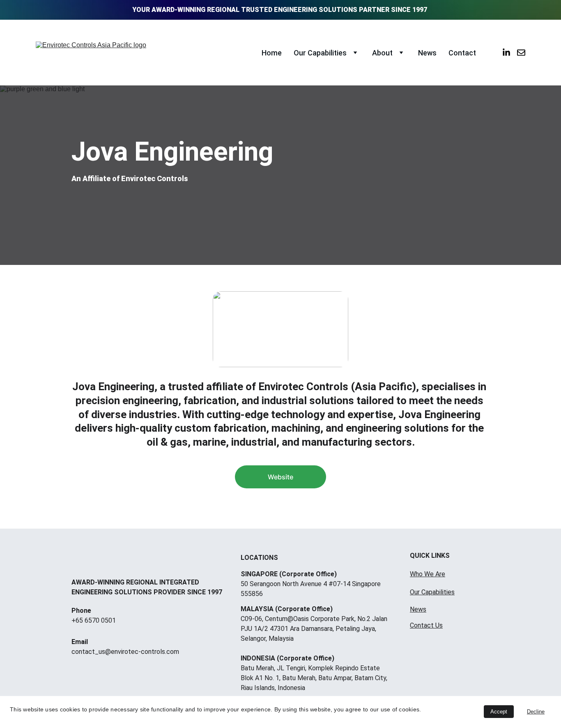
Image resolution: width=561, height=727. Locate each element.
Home (272, 52)
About (382, 52)
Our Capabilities (320, 52)
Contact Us (426, 625)
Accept (498, 712)
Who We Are (427, 574)
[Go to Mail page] (521, 52)
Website (280, 477)
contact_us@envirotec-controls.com (125, 652)
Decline (536, 712)
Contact (462, 52)
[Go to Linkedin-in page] (509, 52)
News (427, 52)
